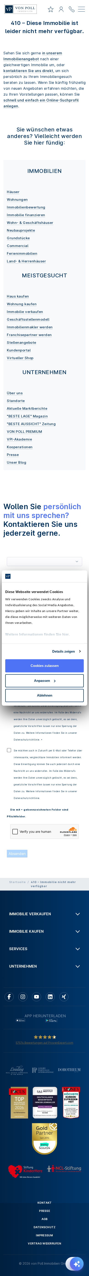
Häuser (13, 192)
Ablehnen (44, 695)
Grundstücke (18, 238)
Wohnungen (17, 199)
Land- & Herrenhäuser (26, 261)
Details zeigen (63, 651)
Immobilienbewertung (26, 207)
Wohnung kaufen (22, 304)
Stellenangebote (21, 342)
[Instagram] (22, 996)
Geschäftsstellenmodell (28, 319)
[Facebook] (9, 996)
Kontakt (44, 1202)
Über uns (15, 393)
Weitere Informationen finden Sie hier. (37, 634)
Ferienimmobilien (22, 253)
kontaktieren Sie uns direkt (28, 70)
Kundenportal (19, 350)
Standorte (16, 401)
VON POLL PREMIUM (24, 431)
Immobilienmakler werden (30, 327)
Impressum (44, 1235)
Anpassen (42, 681)
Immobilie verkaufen (25, 312)
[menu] (81, 10)
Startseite (17, 882)
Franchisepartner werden (29, 335)
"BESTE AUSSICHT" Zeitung (31, 424)
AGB (45, 1219)
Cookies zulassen (45, 666)
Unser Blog (16, 462)
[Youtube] (36, 996)
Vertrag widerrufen (44, 1243)
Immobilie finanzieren (26, 215)
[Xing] (63, 996)
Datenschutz (45, 1227)
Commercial (17, 246)
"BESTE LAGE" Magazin (27, 416)
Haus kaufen (18, 296)
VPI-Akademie (19, 439)
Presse (13, 455)
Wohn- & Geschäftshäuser (30, 222)
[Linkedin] (50, 996)
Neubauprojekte (21, 230)
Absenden (17, 853)
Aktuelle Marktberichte (27, 408)
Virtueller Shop (20, 358)
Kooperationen (20, 447)
